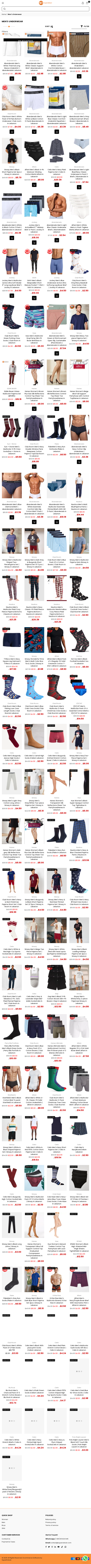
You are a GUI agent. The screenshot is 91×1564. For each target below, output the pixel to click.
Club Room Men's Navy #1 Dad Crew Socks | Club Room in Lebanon (79, 901)
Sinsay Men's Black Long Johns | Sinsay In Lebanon (12, 1246)
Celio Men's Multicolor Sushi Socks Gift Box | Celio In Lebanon (79, 1347)
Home (4, 14)
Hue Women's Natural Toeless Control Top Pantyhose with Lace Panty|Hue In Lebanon (57, 1247)
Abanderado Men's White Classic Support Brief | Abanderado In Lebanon (34, 67)
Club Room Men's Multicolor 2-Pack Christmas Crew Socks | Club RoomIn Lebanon (56, 709)
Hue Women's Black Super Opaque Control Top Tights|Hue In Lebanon (79, 804)
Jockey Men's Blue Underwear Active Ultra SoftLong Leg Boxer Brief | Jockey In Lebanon (57, 284)
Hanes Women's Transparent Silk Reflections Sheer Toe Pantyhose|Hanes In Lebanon (57, 805)
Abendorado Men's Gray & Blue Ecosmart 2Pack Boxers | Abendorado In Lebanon (79, 120)
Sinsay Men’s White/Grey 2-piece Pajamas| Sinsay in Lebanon (79, 1000)
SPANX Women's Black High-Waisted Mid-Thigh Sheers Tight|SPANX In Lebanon (79, 1247)
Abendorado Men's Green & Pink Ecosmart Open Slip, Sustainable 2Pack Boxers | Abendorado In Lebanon (57, 340)
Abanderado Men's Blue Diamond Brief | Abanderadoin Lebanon (11, 506)
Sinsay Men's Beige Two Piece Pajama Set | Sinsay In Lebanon (34, 951)
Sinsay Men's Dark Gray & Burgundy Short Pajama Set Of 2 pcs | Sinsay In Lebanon (34, 563)
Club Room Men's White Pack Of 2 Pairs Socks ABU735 (12, 1347)
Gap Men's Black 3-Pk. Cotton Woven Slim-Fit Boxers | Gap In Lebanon (57, 998)
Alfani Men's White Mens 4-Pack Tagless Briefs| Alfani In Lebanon (79, 227)
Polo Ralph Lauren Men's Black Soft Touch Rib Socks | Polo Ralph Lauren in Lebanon (79, 1443)
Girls (3, 1528)
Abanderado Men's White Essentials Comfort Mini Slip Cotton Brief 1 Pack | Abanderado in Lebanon (34, 509)
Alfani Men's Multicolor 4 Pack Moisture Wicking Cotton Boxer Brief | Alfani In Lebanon (79, 1101)
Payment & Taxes (8, 1542)
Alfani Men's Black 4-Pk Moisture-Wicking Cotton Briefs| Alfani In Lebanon (34, 173)
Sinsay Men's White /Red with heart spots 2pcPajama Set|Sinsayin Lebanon (57, 952)
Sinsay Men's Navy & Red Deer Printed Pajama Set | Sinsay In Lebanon (57, 903)
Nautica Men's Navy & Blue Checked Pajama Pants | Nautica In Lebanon (79, 853)
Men (3, 1522)
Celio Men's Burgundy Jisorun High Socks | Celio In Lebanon (12, 757)
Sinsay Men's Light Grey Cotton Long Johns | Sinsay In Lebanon (11, 802)
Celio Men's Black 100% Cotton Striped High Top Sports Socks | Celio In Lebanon (57, 1393)
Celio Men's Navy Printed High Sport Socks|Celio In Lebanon (34, 1442)
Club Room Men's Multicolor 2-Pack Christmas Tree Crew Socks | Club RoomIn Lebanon (57, 1102)
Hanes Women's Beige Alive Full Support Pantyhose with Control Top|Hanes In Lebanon (79, 394)
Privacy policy (51, 1522)
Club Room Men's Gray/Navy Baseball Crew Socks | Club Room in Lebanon (79, 284)
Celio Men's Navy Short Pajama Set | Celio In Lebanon (56, 1149)
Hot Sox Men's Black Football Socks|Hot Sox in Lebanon (79, 661)
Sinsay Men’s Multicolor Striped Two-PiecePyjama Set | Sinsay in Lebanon (11, 563)
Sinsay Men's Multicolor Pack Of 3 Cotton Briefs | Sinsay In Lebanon (34, 1199)
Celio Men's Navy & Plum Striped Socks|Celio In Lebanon (56, 1442)
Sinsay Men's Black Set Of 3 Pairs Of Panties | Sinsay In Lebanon (79, 1199)
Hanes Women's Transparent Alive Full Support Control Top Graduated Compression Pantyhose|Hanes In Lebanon (34, 1251)
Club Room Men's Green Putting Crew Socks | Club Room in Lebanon (11, 339)
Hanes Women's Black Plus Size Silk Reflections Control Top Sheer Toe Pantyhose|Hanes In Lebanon (34, 855)
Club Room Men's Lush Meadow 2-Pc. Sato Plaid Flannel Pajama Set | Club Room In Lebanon (12, 1001)
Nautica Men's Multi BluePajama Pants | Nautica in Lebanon (79, 506)
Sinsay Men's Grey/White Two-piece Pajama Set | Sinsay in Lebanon (34, 804)
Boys (3, 1525)
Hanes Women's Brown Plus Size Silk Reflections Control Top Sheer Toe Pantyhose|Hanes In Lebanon (34, 396)
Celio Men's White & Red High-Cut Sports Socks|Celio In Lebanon (11, 951)
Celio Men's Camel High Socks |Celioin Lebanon (34, 756)
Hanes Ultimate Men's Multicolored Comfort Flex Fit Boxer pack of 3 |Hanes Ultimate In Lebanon (56, 1050)
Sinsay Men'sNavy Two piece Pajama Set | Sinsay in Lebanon (79, 338)
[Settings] (83, 3)
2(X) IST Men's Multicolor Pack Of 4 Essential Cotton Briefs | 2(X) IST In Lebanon (79, 709)
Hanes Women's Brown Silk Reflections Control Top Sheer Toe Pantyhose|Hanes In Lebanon (56, 396)
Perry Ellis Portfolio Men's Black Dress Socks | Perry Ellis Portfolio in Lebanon (12, 1049)
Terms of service (52, 1525)
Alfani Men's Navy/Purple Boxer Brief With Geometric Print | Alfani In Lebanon (79, 1301)
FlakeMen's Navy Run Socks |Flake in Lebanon (56, 851)
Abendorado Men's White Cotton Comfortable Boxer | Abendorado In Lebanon (57, 67)
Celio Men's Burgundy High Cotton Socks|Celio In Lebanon (12, 1199)
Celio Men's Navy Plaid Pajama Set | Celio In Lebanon (57, 171)
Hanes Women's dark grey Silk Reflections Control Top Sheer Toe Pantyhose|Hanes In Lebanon (11, 855)
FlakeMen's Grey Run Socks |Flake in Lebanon (11, 1299)
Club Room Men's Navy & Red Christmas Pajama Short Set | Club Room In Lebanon (12, 903)
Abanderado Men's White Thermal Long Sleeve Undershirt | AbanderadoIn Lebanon (11, 67)
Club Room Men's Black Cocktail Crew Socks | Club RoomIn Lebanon (79, 609)
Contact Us (6, 1539)
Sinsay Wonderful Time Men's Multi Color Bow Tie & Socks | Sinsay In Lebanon (34, 662)
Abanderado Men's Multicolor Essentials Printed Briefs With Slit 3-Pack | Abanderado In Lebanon (56, 509)
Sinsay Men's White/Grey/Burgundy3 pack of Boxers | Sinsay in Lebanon (11, 1490)
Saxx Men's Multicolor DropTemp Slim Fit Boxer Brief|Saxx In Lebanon (34, 339)
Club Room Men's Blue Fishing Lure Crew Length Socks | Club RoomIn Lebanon (12, 709)
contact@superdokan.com (60, 1543)
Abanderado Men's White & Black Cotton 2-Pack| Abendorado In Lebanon (34, 120)
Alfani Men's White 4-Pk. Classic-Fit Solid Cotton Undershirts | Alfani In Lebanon (34, 1101)
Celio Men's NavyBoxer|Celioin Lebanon (79, 1149)
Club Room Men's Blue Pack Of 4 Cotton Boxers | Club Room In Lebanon (57, 563)
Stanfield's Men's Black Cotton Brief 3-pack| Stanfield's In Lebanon (12, 1100)
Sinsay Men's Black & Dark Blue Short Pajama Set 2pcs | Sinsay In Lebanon (34, 1301)
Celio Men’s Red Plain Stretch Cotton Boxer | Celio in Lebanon (57, 1347)
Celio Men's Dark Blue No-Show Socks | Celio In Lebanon (79, 1392)
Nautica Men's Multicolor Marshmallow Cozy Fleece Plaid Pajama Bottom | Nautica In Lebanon (56, 611)
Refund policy (51, 1519)
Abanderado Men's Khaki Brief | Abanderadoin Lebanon (79, 65)
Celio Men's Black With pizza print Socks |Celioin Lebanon (34, 1347)
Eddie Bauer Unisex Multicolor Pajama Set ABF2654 (12, 393)
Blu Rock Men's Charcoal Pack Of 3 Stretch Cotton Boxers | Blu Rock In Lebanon (11, 1393)
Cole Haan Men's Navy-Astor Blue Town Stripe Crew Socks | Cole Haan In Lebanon (56, 1200)
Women (5, 1519)
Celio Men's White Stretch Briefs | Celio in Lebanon (11, 1442)
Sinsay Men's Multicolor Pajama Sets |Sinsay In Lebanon (79, 562)
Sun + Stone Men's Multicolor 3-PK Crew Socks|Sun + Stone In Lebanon (11, 450)
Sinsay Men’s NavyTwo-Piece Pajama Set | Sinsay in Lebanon (79, 757)
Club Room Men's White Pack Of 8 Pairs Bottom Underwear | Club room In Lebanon (12, 120)
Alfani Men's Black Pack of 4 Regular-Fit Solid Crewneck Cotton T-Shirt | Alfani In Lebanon (56, 662)
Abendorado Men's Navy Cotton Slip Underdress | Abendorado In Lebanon (79, 450)
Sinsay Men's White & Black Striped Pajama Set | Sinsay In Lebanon (11, 1149)
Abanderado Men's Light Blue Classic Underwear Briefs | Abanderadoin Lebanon (57, 228)
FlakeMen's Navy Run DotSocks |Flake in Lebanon (56, 449)
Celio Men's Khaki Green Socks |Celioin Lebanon (34, 1391)
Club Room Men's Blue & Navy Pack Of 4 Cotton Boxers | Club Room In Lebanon (34, 1049)
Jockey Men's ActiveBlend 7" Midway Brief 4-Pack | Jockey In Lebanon (34, 228)
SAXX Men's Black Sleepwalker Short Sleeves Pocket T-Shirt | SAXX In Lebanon (34, 284)
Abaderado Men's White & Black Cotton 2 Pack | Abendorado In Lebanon (12, 227)
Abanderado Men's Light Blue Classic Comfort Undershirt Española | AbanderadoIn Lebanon (57, 120)
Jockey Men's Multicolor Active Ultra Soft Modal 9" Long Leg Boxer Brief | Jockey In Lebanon (12, 284)
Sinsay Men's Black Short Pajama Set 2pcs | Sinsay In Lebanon (12, 171)
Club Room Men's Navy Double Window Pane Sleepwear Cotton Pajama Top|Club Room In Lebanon (34, 451)
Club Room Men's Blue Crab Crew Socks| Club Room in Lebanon (34, 708)
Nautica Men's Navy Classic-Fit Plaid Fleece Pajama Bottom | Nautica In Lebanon (34, 610)
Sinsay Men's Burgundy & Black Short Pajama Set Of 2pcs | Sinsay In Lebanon (34, 903)
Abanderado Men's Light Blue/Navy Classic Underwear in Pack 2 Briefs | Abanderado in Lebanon (79, 174)
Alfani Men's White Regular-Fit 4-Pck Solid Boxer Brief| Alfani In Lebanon (79, 1049)
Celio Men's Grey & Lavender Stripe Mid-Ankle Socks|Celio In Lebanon (34, 1000)
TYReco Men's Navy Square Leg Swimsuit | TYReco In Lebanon (12, 661)
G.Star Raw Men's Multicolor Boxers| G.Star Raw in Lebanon (57, 1300)
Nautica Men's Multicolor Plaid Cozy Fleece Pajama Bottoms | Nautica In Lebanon (12, 610)
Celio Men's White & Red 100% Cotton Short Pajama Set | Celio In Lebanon (34, 1150)
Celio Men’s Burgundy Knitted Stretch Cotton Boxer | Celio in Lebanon (56, 757)
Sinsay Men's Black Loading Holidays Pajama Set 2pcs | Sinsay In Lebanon (79, 952)
